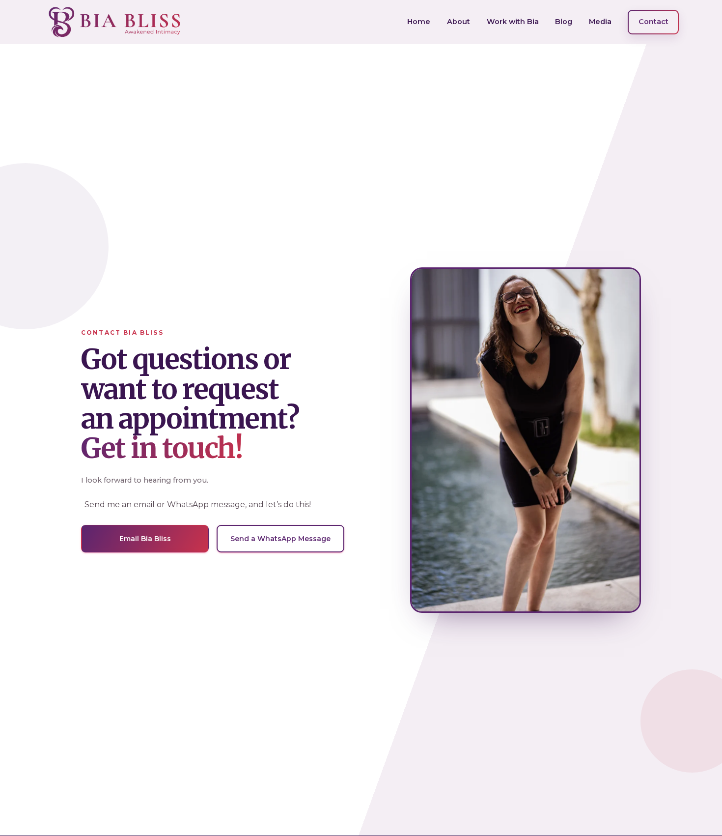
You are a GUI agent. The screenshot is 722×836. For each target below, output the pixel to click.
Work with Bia (513, 21)
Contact (653, 21)
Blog (563, 21)
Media (600, 21)
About (458, 21)
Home (418, 21)
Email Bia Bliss (145, 538)
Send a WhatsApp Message (280, 538)
